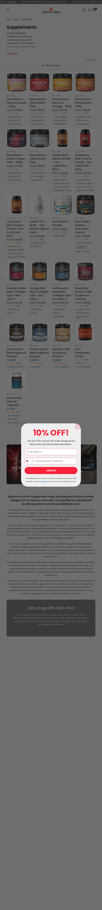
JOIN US (51, 470)
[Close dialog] (77, 426)
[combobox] (29, 461)
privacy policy (46, 481)
